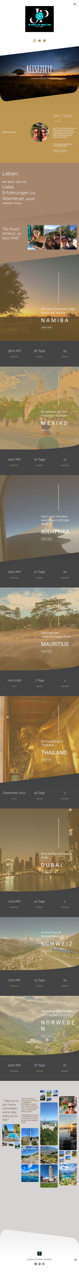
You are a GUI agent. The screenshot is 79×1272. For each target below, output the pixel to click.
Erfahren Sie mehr (60, 151)
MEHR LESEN (46, 328)
